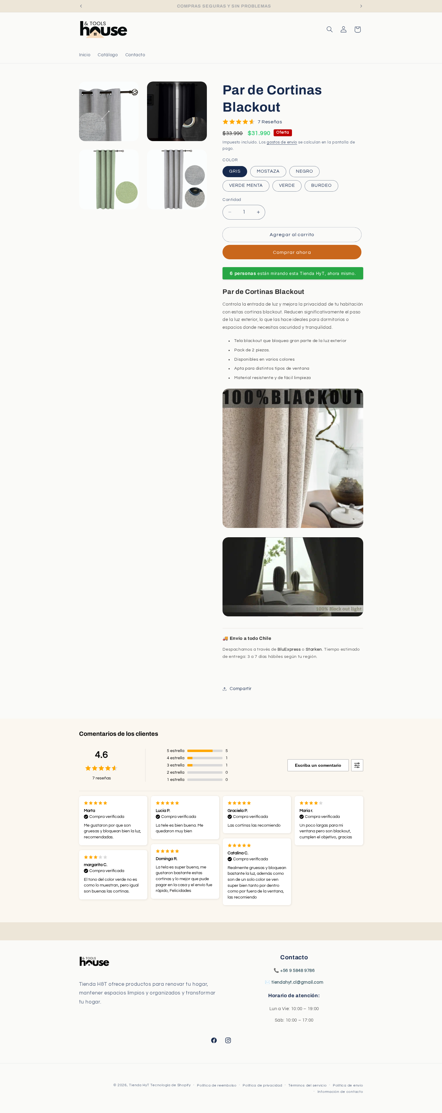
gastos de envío (282, 142)
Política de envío (348, 1085)
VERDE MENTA (246, 185)
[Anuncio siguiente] (361, 6)
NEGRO (304, 171)
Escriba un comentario (318, 765)
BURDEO (321, 185)
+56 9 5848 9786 (297, 970)
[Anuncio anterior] (80, 6)
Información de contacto (340, 1091)
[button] (329, 29)
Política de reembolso (216, 1085)
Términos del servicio (307, 1085)
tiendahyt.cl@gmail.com (297, 982)
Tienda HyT (139, 1085)
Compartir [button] (241, 688)
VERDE (287, 185)
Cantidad (232, 200)
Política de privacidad (262, 1085)
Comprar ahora (292, 252)
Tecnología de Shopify (170, 1085)
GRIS (235, 171)
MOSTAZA (268, 171)
